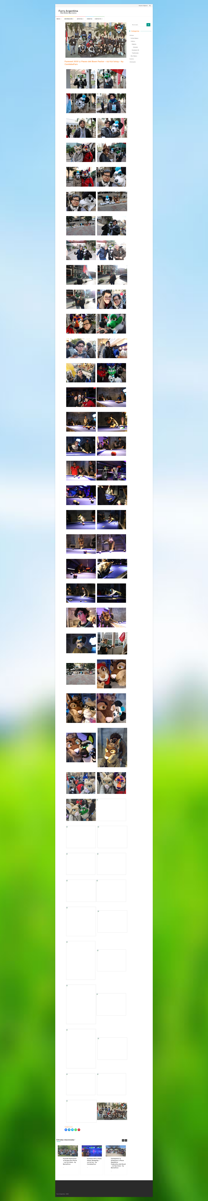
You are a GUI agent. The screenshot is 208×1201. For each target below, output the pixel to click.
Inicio (58, 19)
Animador (135, 47)
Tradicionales (135, 53)
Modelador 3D (135, 50)
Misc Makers (134, 56)
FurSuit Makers (134, 38)
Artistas (80, 19)
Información (68, 19)
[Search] (148, 24)
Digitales (134, 44)
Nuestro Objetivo (143, 5)
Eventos (89, 19)
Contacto (98, 19)
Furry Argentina (68, 10)
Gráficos (133, 41)
